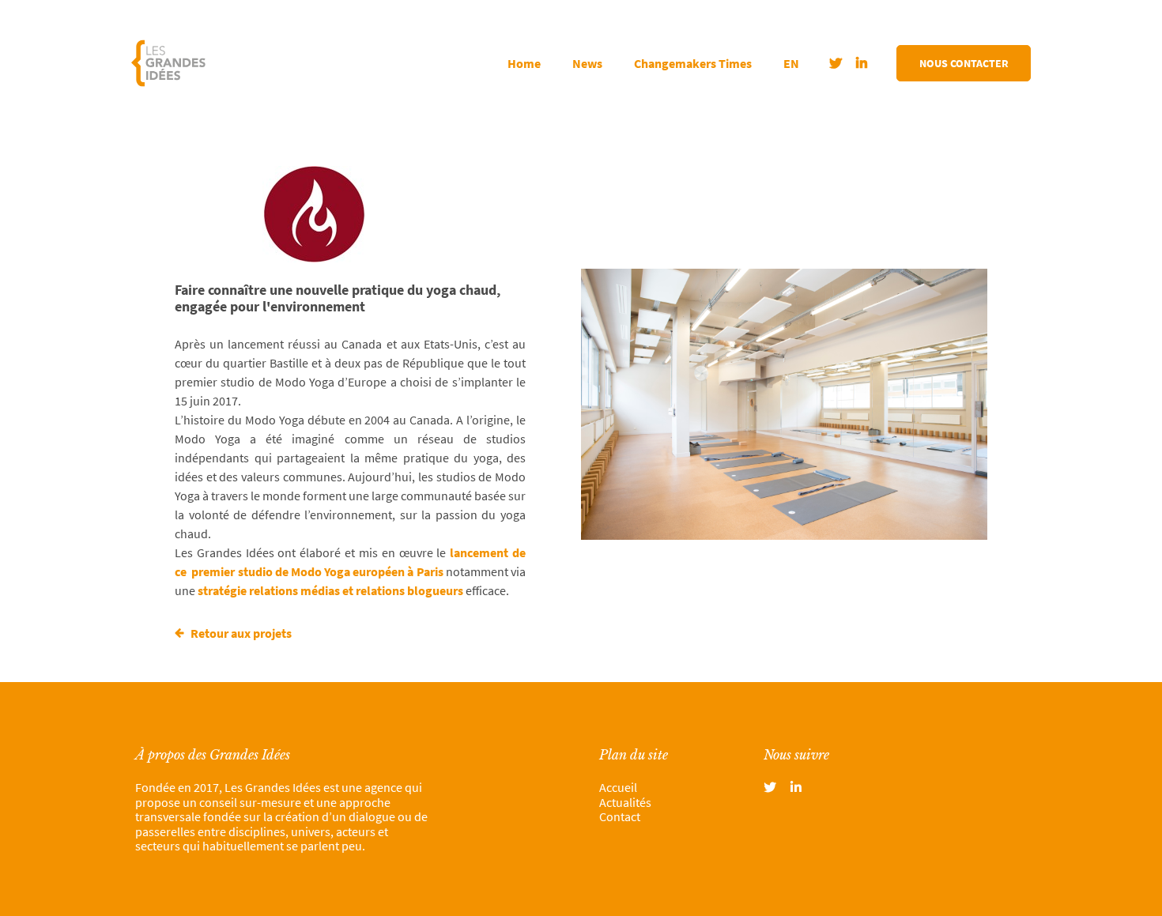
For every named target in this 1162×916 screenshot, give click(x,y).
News (587, 63)
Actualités (625, 802)
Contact (619, 816)
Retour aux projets (240, 633)
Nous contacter (964, 63)
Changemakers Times (693, 63)
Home (524, 63)
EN (791, 63)
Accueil (618, 787)
